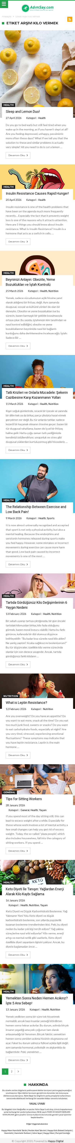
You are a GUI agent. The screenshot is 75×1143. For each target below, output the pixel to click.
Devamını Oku (16, 155)
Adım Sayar (29, 1095)
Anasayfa (6, 16)
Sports (50, 518)
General (9, 792)
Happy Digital (55, 1141)
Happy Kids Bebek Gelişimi (60, 1130)
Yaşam (43, 810)
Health (8, 105)
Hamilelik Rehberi (22, 1133)
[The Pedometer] (37, 4)
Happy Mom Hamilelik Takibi (14, 1130)
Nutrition (53, 290)
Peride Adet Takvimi (37, 1130)
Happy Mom (48, 1133)
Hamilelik (8, 1133)
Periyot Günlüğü (63, 1133)
